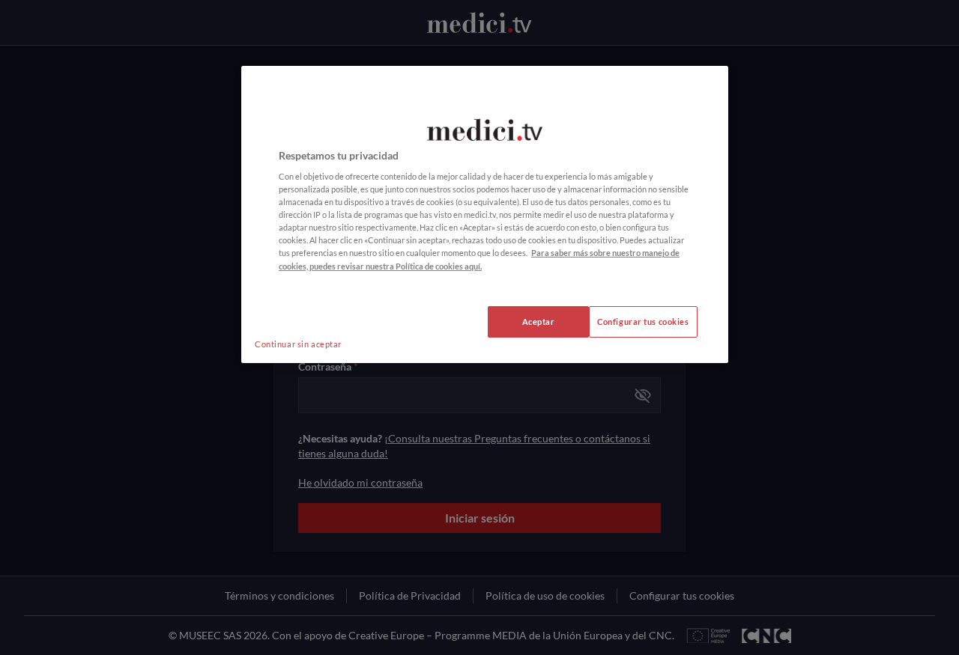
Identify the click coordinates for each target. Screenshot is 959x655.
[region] (484, 214)
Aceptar (538, 321)
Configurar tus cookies (643, 321)
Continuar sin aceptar (298, 344)
